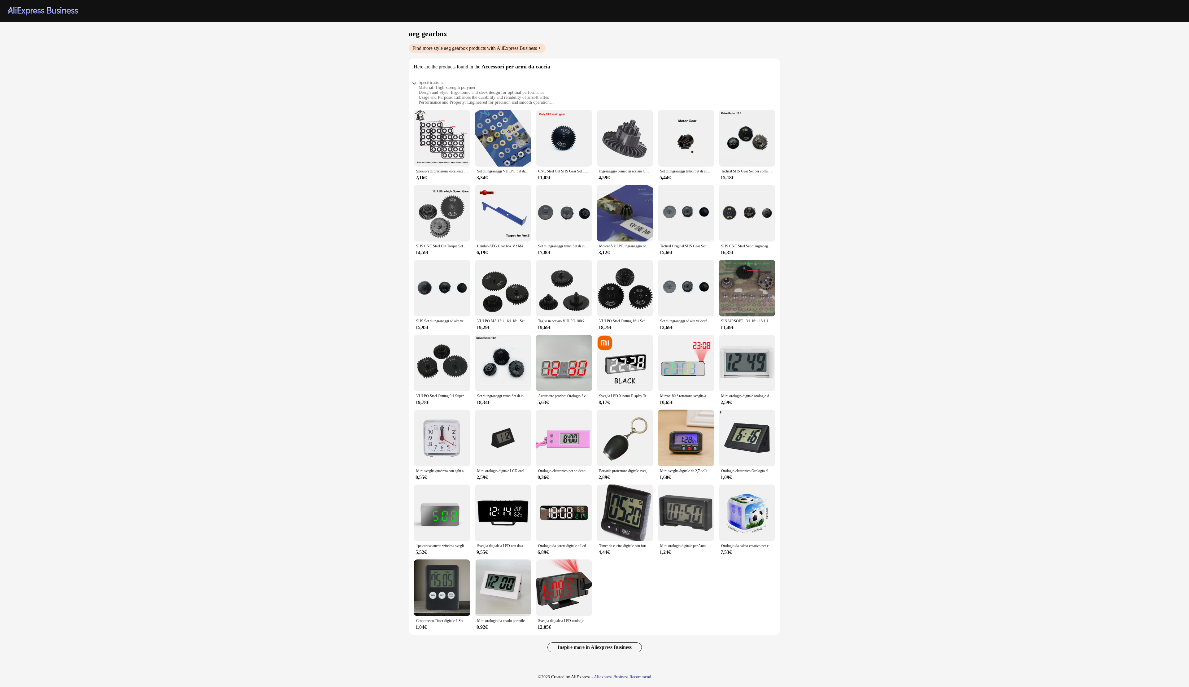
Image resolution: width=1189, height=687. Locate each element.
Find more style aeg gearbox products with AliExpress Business (474, 48)
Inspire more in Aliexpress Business (595, 647)
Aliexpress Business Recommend (622, 677)
